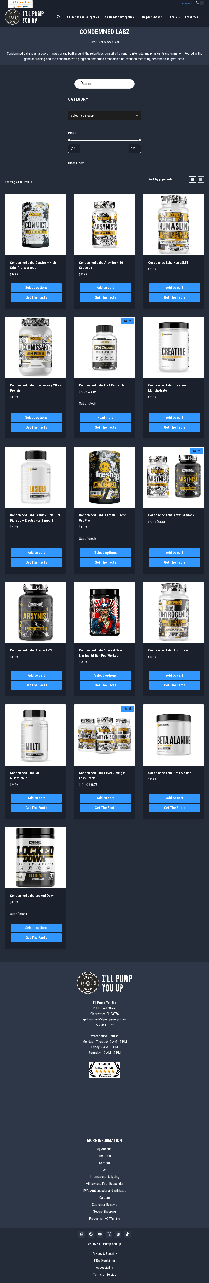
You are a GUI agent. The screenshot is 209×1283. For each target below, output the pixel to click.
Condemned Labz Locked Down (32, 895)
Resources (191, 17)
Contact (104, 1163)
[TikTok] (127, 1234)
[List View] (201, 179)
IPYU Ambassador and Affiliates (104, 1191)
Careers (104, 1197)
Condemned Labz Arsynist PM (31, 650)
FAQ (104, 1170)
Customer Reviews (104, 1204)
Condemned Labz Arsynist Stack (171, 515)
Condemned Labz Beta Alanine (169, 773)
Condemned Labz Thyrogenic (169, 650)
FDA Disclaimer (104, 1260)
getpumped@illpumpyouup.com (104, 1019)
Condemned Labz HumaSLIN (168, 262)
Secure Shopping (104, 1211)
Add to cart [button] (105, 287)
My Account (187, 3)
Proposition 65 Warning (104, 1218)
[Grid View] (192, 179)
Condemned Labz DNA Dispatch (101, 385)
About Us (104, 1156)
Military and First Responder (104, 1184)
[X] (109, 1234)
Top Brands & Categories (118, 17)
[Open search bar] (59, 17)
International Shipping (104, 1177)
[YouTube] (100, 1234)
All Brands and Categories (83, 17)
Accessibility (104, 1267)
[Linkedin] (118, 1234)
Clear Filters (76, 163)
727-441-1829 (104, 1025)
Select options (36, 287)
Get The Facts (36, 297)
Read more (105, 417)
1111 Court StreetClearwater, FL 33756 (104, 1008)
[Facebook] (91, 1234)
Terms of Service (104, 1274)
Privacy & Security (104, 1254)
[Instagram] (81, 1234)
